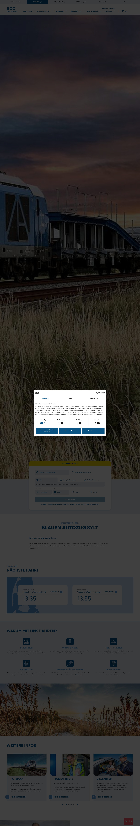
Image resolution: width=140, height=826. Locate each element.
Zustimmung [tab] (45, 398)
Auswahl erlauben (70, 430)
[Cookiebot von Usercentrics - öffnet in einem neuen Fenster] (97, 393)
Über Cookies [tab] (94, 398)
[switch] (61, 423)
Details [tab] (70, 398)
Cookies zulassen (93, 430)
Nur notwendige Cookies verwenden (47, 430)
